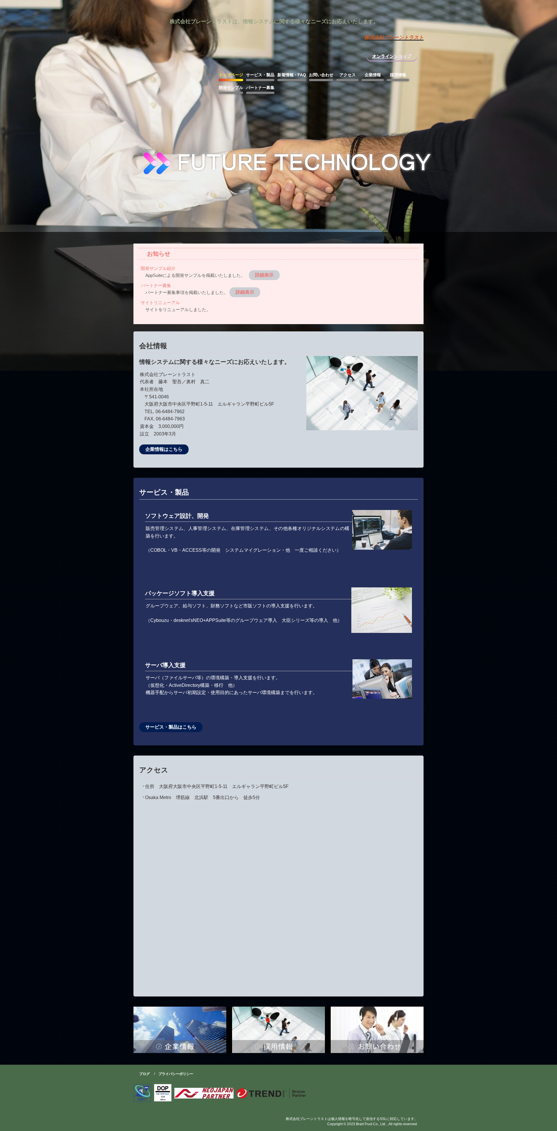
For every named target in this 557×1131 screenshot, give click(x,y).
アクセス (347, 74)
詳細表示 (264, 275)
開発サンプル (231, 87)
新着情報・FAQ (291, 74)
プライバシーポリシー (175, 1074)
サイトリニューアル (160, 302)
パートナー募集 (260, 87)
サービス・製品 (260, 74)
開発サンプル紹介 (158, 268)
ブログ (144, 1074)
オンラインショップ (391, 56)
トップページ (231, 74)
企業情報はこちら (163, 449)
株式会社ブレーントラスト (301, 18)
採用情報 (398, 74)
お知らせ (158, 253)
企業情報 (373, 74)
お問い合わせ (321, 74)
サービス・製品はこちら (170, 727)
